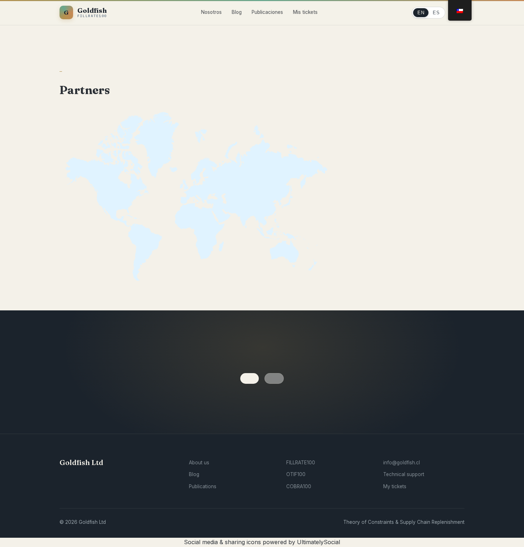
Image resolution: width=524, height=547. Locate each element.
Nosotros (211, 12)
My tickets (394, 486)
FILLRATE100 (300, 462)
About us (199, 462)
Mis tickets (305, 12)
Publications (202, 486)
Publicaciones (267, 12)
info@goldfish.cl (401, 462)
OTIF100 (295, 474)
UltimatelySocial (318, 542)
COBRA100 (298, 486)
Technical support (403, 474)
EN (420, 12)
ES (436, 12)
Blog (237, 12)
